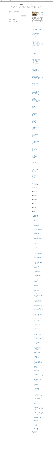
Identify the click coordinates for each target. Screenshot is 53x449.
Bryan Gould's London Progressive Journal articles (37, 66)
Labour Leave (34, 56)
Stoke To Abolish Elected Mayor (38, 306)
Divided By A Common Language (38, 412)
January (35, 429)
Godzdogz (33, 128)
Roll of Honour (36, 329)
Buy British (35, 291)
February (35, 428)
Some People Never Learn (37, 302)
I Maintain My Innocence (35, 33)
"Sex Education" (36, 326)
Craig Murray (34, 162)
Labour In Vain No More (37, 364)
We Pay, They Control (37, 352)
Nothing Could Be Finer (37, 256)
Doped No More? (36, 316)
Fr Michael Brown (34, 122)
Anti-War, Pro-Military (37, 310)
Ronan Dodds (34, 99)
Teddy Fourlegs (34, 58)
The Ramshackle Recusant (36, 147)
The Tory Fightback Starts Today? (38, 395)
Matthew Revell (34, 168)
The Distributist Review (35, 80)
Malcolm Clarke (34, 151)
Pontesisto (33, 136)
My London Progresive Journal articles (37, 64)
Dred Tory (33, 177)
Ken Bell (33, 170)
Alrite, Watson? (34, 129)
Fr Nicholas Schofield (35, 126)
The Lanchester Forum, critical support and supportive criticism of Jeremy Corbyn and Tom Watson (37, 44)
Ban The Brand (36, 258)
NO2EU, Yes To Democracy (36, 93)
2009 (34, 211)
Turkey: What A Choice (37, 357)
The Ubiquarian (34, 144)
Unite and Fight (36, 321)
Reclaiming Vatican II (35, 83)
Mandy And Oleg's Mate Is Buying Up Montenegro (37, 301)
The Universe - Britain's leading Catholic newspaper (36, 61)
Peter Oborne (34, 105)
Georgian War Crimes (37, 232)
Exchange (35, 267)
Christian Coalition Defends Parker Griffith (38, 249)
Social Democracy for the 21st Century (37, 82)
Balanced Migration (35, 96)
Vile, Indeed (35, 282)
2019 (34, 198)
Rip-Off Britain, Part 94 (37, 342)
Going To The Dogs (36, 290)
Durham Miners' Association (36, 59)
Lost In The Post (36, 349)
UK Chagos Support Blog (35, 94)
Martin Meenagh (34, 154)
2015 (34, 203)
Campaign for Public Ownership (36, 98)
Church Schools (36, 374)
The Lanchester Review (35, 42)
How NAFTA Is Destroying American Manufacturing (38, 362)
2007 (34, 431)
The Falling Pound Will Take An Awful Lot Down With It (38, 338)
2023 (34, 192)
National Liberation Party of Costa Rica (37, 77)
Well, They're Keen (36, 284)
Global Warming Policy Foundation (37, 91)
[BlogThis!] (22, 15)
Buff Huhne (35, 399)
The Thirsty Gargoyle (35, 165)
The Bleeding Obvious (37, 381)
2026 (34, 188)
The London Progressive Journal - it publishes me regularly (37, 63)
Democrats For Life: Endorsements (38, 309)
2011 (34, 208)
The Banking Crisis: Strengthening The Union (38, 261)
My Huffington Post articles (36, 51)
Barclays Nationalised (37, 219)
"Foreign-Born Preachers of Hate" (38, 257)
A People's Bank (36, 247)
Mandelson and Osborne (37, 350)
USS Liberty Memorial (35, 184)
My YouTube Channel (35, 38)
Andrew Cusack (34, 133)
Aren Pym (33, 52)
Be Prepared (35, 366)
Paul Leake (33, 119)
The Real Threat (36, 403)
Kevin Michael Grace (35, 175)
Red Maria (33, 115)
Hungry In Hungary (36, 272)
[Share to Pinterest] (25, 15)
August (35, 420)
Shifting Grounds (34, 69)
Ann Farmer (33, 114)
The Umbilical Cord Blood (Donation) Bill (37, 380)
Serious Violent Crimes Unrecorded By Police (37, 324)
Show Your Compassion (37, 266)
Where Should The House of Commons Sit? (38, 315)
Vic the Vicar (34, 148)
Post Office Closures (36, 370)
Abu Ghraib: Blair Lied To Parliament (37, 377)
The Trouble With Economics (38, 274)
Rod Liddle (33, 110)
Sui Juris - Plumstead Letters (36, 73)
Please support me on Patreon (36, 40)
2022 (34, 194)
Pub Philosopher (34, 113)
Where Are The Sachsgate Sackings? (37, 252)
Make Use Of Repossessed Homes (38, 229)
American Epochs (36, 353)
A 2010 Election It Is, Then (37, 363)
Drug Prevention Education (36, 85)
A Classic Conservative (37, 221)
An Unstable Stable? (37, 268)
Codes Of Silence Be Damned (38, 335)
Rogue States (36, 384)
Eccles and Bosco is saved (35, 72)
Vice (34, 404)
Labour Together (34, 54)
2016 (34, 202)
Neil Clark (33, 108)
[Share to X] (23, 15)
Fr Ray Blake (34, 121)
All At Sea (35, 372)
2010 (34, 210)
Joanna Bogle (34, 135)
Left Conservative (34, 183)
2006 (34, 432)
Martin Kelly (34, 164)
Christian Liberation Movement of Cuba (37, 78)
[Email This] (21, 15)
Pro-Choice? (35, 333)
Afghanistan (35, 356)
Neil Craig (33, 163)
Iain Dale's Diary (34, 160)
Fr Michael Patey (34, 156)
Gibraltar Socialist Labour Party (36, 76)
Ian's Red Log (34, 158)
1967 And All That (36, 367)
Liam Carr (33, 106)
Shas (34, 299)
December (35, 213)
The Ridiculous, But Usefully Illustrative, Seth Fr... (38, 224)
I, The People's (36, 394)
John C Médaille (34, 174)
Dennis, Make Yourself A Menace (38, 340)
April (35, 425)
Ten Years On (36, 243)
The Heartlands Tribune (35, 41)
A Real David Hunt (36, 388)
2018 (34, 199)
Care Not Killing (34, 84)
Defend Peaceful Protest (35, 95)
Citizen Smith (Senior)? (37, 271)
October (35, 216)
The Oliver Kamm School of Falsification (36, 89)
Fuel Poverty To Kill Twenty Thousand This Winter (38, 331)
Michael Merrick (34, 109)
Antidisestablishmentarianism (38, 305)
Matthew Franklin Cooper (35, 101)
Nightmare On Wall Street (37, 275)
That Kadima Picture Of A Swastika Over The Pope (37, 359)
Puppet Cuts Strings (36, 233)
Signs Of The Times (36, 320)
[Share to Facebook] (24, 15)
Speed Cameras (36, 328)
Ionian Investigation (37, 254)
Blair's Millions (36, 246)
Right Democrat (34, 180)
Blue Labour (34, 75)
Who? (35, 226)
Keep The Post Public (35, 92)
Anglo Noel (33, 157)
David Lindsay (26, 4)
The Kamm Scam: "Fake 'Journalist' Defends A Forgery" (37, 87)
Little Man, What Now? (35, 169)
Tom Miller (33, 116)
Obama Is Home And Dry (37, 217)
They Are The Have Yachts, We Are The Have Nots (38, 287)
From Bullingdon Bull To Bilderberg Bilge (37, 280)
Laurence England (34, 137)
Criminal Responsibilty (37, 398)
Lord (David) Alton (35, 134)
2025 (34, 190)
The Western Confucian (35, 141)
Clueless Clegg (36, 343)
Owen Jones (34, 102)
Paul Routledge (34, 161)
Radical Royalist (34, 172)
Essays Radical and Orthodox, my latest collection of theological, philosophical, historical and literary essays (37, 36)
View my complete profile (36, 29)
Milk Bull (35, 281)
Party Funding (36, 368)
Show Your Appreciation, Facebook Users (37, 348)
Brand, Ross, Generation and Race (38, 228)
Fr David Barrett (34, 123)
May (35, 424)
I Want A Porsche (36, 225)
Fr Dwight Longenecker (35, 127)
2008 (34, 212)
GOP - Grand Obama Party (37, 385)
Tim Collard (34, 171)
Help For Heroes (36, 285)
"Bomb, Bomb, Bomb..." (37, 270)
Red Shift (33, 55)
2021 (34, 195)
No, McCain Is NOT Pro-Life (38, 407)
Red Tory (33, 176)
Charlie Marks (34, 155)
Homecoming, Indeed (37, 237)
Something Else (36, 304)
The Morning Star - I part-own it (36, 70)
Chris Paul (33, 150)
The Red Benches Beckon (37, 334)
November (35, 215)
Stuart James (34, 112)
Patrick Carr (34, 107)
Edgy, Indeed (36, 220)
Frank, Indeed (36, 354)
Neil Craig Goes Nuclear (37, 230)
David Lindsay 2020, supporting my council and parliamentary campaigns (37, 47)
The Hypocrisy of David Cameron (38, 238)
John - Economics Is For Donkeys (37, 100)
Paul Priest (33, 130)
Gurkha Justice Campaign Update (38, 308)
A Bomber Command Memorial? (38, 375)
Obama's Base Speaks (37, 289)
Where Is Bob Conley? (37, 264)
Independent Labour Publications (37, 71)
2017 (34, 200)
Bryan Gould (34, 68)
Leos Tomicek (34, 142)
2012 (34, 207)
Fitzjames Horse (34, 149)
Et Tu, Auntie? (36, 325)
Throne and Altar (36, 239)
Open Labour (34, 53)
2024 (34, 191)
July (34, 421)
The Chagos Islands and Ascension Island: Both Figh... (38, 345)
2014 (34, 204)
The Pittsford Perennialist (35, 140)
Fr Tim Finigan (34, 120)
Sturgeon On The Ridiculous (38, 371)
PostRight (33, 79)
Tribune (33, 143)
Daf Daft (35, 339)
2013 (34, 206)
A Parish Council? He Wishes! (38, 253)
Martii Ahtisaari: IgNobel (37, 417)
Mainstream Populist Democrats (36, 182)
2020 (34, 196)
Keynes (35, 244)
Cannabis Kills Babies (37, 297)
